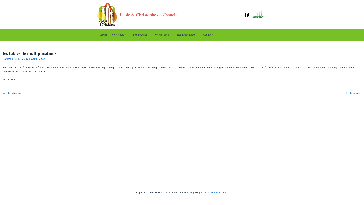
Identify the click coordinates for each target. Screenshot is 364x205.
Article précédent (10, 93)
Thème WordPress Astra (215, 192)
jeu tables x (9, 79)
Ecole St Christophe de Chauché (149, 14)
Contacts (208, 34)
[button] (125, 35)
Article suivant (354, 93)
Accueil (103, 34)
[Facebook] (246, 14)
